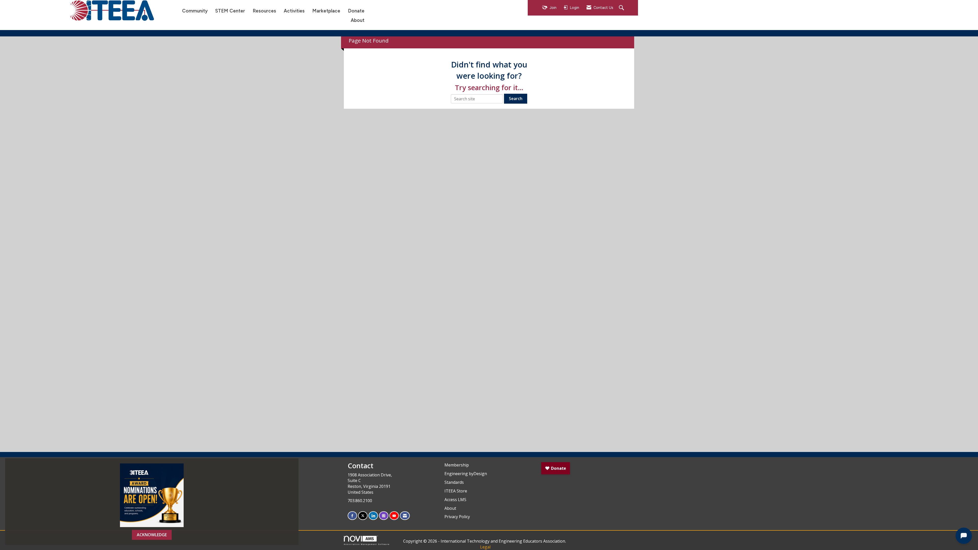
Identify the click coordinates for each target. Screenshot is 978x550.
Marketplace (326, 11)
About (357, 20)
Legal (485, 547)
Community (195, 11)
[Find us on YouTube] (394, 515)
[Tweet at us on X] (363, 515)
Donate (356, 11)
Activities (294, 11)
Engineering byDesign (465, 473)
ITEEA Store (455, 491)
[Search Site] (622, 8)
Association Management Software (367, 544)
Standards (454, 482)
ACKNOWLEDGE (152, 535)
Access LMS (455, 499)
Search (515, 98)
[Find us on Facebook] (352, 515)
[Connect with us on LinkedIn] (373, 515)
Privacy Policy (457, 516)
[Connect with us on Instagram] (383, 515)
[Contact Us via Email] (405, 515)
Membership (456, 465)
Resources (264, 11)
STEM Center (230, 11)
